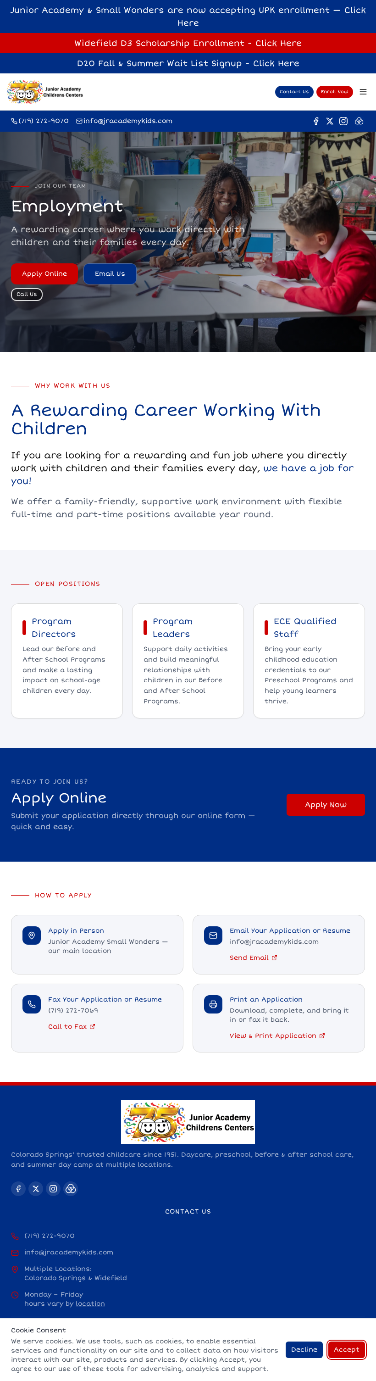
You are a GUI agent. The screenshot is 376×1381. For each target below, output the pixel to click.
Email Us (110, 274)
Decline (304, 1349)
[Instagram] (343, 121)
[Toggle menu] (363, 91)
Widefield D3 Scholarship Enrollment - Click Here (188, 43)
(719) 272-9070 (49, 1236)
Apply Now (326, 804)
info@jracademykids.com (68, 1252)
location (90, 1304)
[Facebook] (316, 121)
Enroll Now (334, 92)
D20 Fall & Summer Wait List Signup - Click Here (188, 63)
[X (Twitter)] (330, 121)
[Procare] (359, 121)
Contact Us (294, 92)
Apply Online (44, 274)
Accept (346, 1349)
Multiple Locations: (58, 1269)
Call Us (27, 294)
